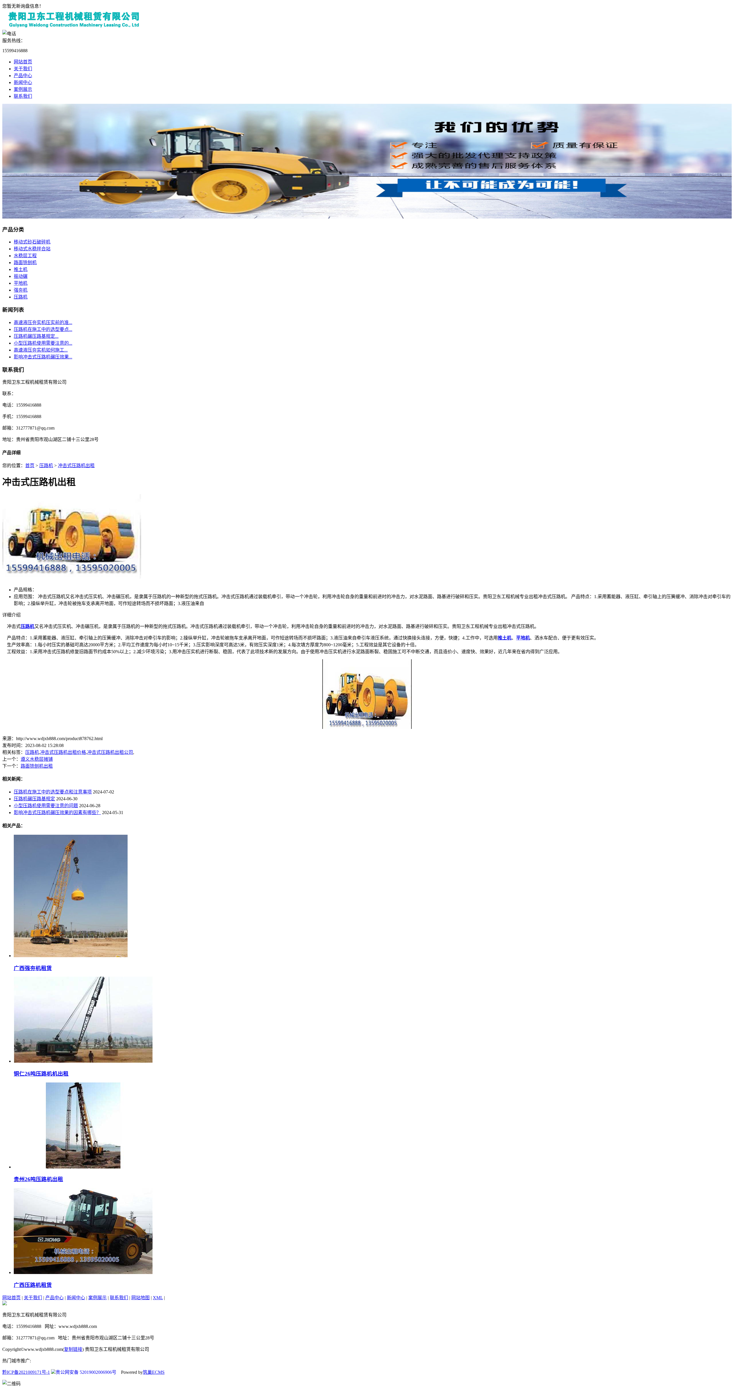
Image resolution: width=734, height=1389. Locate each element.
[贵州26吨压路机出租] (83, 1166)
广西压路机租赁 (33, 1285)
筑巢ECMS (154, 1372)
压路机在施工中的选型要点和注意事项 (53, 791)
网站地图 (140, 1297)
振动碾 (21, 276)
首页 (29, 465)
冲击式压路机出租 (76, 465)
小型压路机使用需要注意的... (43, 343)
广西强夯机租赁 (33, 968)
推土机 (21, 269)
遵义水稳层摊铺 (37, 759)
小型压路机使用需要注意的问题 (46, 805)
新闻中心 (23, 82)
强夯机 (21, 290)
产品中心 (23, 75)
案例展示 (23, 89)
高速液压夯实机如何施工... (41, 350)
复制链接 (73, 1349)
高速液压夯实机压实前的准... (43, 322)
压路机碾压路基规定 (34, 798)
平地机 (21, 283)
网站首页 (23, 61)
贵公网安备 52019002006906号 (86, 1372)
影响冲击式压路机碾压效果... (43, 356)
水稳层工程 (25, 255)
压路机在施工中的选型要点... (43, 329)
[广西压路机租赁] (83, 1272)
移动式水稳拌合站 (32, 248)
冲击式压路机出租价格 (63, 752)
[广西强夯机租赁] (71, 955)
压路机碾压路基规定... (36, 336)
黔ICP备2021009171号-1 (26, 1372)
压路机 (21, 296)
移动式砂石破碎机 (32, 241)
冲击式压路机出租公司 (110, 752)
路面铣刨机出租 (37, 766)
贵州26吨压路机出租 (38, 1179)
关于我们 (23, 68)
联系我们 (23, 96)
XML (158, 1297)
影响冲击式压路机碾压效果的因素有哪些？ (57, 812)
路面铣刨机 (25, 262)
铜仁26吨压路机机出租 (41, 1074)
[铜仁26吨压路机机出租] (83, 1061)
